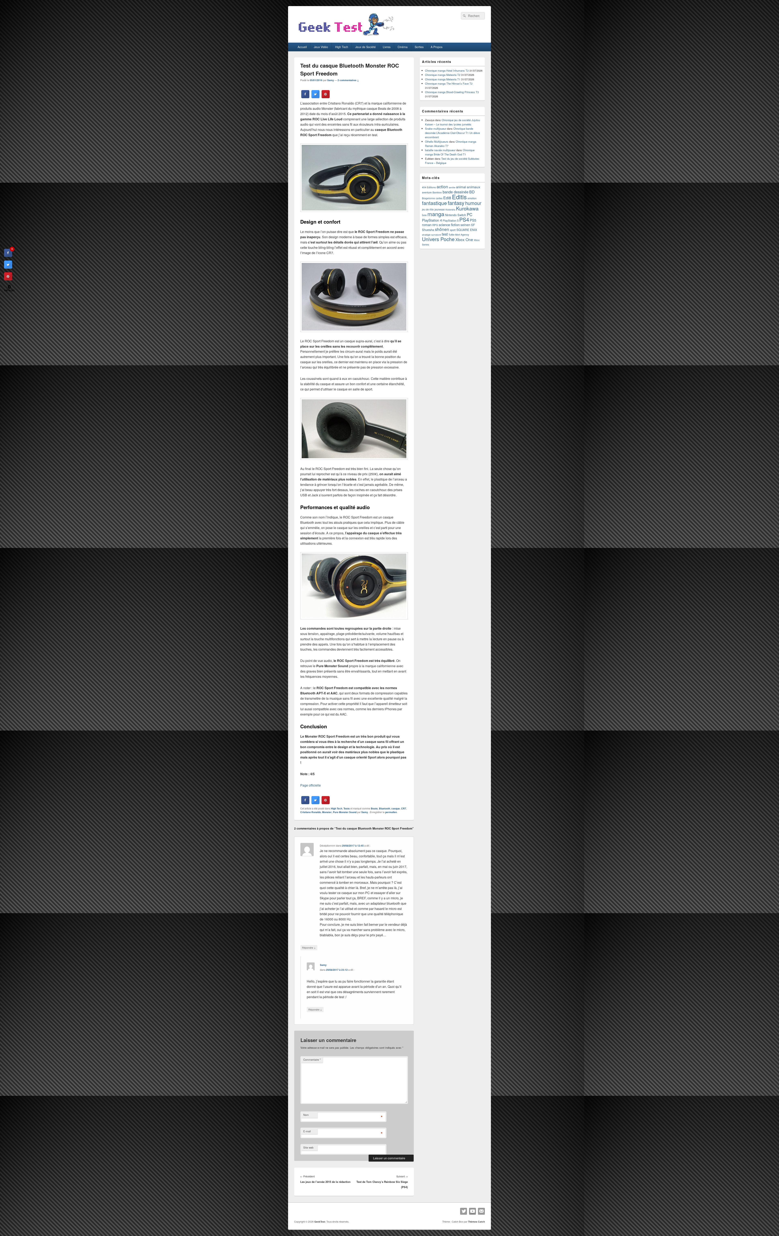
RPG (435, 225)
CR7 (403, 808)
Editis (459, 196)
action (442, 186)
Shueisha (428, 230)
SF (473, 225)
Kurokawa (467, 208)
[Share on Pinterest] (326, 97)
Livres (387, 47)
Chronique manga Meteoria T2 (442, 75)
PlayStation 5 (450, 220)
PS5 (473, 220)
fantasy (456, 202)
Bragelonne (428, 198)
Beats (374, 808)
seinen (465, 224)
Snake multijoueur (435, 128)
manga (435, 214)
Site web (308, 1147)
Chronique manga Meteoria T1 (442, 79)
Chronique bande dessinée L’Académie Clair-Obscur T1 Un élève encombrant (452, 133)
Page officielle (310, 785)
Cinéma (403, 47)
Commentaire (312, 1059)
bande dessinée (455, 191)
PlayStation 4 (432, 220)
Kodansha (450, 209)
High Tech (341, 47)
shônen (442, 229)
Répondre (309, 947)
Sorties (419, 47)
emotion (472, 198)
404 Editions (429, 187)
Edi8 (447, 197)
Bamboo (437, 192)
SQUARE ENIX (466, 229)
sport (453, 230)
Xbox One (464, 239)
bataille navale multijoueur (440, 150)
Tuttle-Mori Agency (459, 234)
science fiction (449, 224)
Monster (327, 812)
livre (424, 215)
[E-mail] (481, 1211)
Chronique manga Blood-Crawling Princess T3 (452, 92)
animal (461, 186)
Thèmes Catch (476, 1221)
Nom (306, 1115)
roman (426, 224)
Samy (330, 80)
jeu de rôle (428, 209)
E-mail (307, 1131)
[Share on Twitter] (315, 97)
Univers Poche (438, 238)
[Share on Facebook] (305, 97)
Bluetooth (384, 808)
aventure (427, 192)
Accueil (302, 47)
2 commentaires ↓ (348, 80)
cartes (439, 198)
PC (469, 214)
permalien (391, 812)
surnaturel (436, 234)
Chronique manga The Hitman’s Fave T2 (448, 83)
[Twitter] (463, 1211)
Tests (346, 808)
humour (473, 202)
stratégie (426, 234)
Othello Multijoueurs (436, 141)
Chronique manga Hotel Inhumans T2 (447, 70)
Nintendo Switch (455, 215)
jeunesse (440, 209)
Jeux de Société (365, 47)
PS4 (464, 219)
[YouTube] (472, 1211)
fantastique (434, 202)
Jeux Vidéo (321, 47)
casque (395, 808)
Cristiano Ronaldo (310, 812)
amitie (452, 187)
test (445, 234)
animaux (473, 186)
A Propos (436, 47)
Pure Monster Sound (344, 812)
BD (472, 191)
